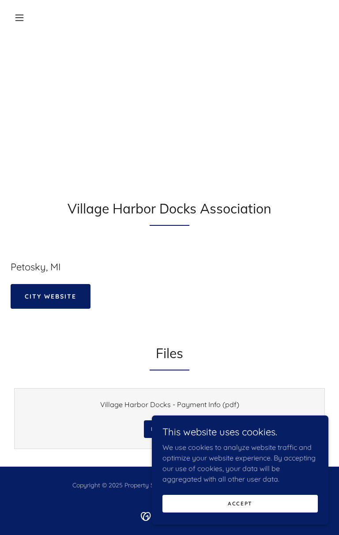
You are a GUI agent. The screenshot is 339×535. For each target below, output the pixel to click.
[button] (19, 17)
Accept (240, 503)
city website (50, 296)
